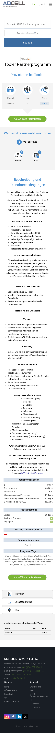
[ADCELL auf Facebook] (13, 716)
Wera (37, 562)
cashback (39, 565)
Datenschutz (35, 704)
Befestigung (29, 562)
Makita (42, 562)
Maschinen (17, 556)
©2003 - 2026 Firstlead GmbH (27, 726)
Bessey (22, 565)
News (6, 687)
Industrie (39, 559)
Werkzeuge (48, 559)
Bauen (6, 559)
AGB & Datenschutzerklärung (39, 695)
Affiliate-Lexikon (10, 690)
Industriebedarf (28, 556)
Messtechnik (19, 562)
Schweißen (9, 562)
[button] (27, 42)
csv (45, 565)
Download (8, 694)
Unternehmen (35, 687)
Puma (16, 565)
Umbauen (13, 559)
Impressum (35, 707)
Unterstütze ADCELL (12, 701)
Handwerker (22, 559)
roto (11, 565)
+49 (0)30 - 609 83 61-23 (33, 671)
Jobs (32, 690)
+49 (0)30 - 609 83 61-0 (32, 667)
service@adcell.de (18, 678)
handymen (31, 559)
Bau (49, 556)
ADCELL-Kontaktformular (31, 473)
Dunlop (32, 565)
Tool (37, 556)
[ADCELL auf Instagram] (7, 716)
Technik (28, 545)
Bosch (48, 562)
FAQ (31, 700)
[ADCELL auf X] (25, 716)
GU (27, 565)
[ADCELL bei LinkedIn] (19, 716)
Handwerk (43, 556)
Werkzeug (9, 556)
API (5, 698)
